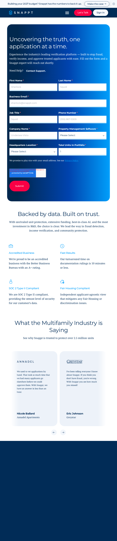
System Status (65, 481)
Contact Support (67, 501)
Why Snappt (15, 475)
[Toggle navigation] (67, 12)
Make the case (95, 4)
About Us (14, 469)
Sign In (101, 12)
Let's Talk (83, 12)
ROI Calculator (16, 507)
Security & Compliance (70, 475)
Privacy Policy (71, 160)
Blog (60, 469)
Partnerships (15, 501)
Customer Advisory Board (22, 481)
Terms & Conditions (19, 532)
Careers (13, 486)
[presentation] (54, 433)
